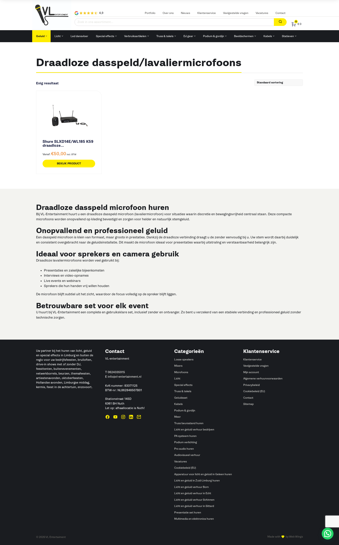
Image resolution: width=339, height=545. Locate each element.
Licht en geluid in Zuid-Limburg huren (197, 480)
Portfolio (150, 13)
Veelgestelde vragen (235, 13)
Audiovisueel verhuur (187, 455)
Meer (177, 416)
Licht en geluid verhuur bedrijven (194, 429)
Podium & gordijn (213, 36)
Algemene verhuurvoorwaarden (262, 378)
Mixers (178, 365)
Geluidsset (180, 397)
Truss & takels (164, 36)
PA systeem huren (185, 436)
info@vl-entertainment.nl (124, 376)
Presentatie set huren (187, 512)
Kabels (267, 36)
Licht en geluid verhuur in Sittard (194, 506)
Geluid (40, 36)
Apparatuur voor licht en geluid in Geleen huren (203, 474)
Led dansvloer (79, 36)
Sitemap (248, 404)
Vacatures (262, 13)
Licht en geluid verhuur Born (191, 487)
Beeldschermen (243, 36)
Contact (280, 13)
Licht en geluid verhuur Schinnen (194, 499)
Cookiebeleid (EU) (185, 467)
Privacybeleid (251, 385)
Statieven (288, 36)
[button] (328, 534)
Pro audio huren (184, 448)
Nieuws (185, 13)
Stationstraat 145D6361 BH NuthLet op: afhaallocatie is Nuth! (125, 403)
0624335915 (116, 372)
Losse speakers (183, 359)
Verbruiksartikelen (135, 36)
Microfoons (181, 372)
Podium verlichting (185, 442)
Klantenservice (206, 13)
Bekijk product (69, 163)
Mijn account (251, 372)
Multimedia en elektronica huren (194, 518)
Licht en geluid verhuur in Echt (192, 493)
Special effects (105, 36)
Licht (58, 36)
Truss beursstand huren (188, 423)
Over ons (168, 13)
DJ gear (188, 36)
